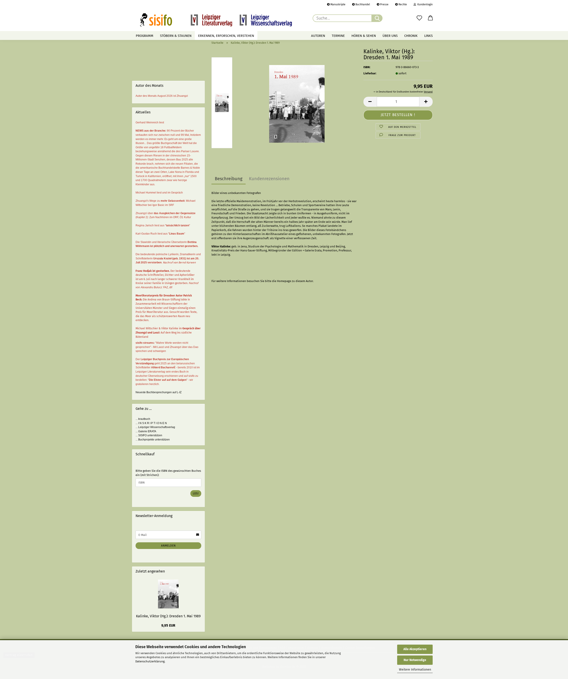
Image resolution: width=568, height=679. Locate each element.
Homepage (284, 281)
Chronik (411, 36)
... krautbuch (143, 418)
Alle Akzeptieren (414, 649)
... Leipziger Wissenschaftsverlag (155, 427)
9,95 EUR (168, 625)
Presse (384, 4)
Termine (338, 36)
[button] (430, 18)
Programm (144, 36)
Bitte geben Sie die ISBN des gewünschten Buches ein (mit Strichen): (168, 473)
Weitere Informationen (415, 669)
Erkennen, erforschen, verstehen (226, 36)
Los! (196, 493)
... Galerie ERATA (146, 431)
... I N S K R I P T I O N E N (151, 423)
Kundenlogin (424, 4)
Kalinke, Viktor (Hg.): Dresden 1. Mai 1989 (168, 616)
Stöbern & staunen (175, 36)
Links (428, 36)
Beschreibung (228, 178)
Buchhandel (362, 4)
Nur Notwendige (415, 660)
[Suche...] (377, 18)
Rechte (402, 4)
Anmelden (168, 545)
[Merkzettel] (419, 18)
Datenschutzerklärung (150, 661)
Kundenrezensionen (269, 178)
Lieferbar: (369, 73)
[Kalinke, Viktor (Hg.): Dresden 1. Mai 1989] (297, 103)
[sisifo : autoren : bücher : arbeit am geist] (216, 20)
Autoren (318, 36)
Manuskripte (337, 4)
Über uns (390, 36)
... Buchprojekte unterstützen (153, 439)
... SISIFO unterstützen (149, 435)
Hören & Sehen (363, 36)
